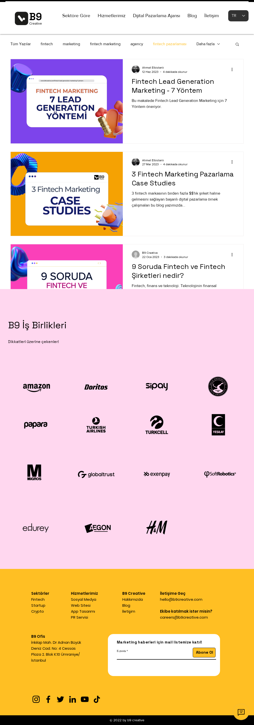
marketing (71, 44)
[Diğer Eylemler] (234, 69)
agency (136, 44)
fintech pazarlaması (170, 44)
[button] (76, 15)
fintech (47, 44)
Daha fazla (205, 44)
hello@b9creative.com (181, 599)
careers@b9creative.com (184, 617)
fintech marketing (105, 44)
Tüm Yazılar (20, 44)
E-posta (121, 650)
